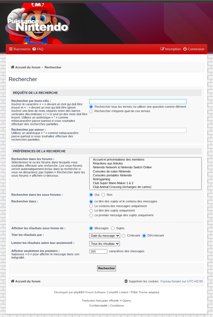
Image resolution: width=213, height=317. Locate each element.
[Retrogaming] (145, 179)
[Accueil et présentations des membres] (145, 160)
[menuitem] (37, 49)
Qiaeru (127, 300)
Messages (101, 228)
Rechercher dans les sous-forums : (37, 194)
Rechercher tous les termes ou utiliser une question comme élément (140, 106)
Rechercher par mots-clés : (31, 100)
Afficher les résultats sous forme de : (38, 228)
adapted (153, 292)
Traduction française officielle (100, 300)
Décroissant (155, 235)
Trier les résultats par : (27, 234)
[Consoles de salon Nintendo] (145, 172)
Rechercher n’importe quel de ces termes (122, 111)
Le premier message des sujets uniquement (123, 215)
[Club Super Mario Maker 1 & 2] (145, 183)
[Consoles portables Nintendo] (145, 175)
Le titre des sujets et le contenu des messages (125, 201)
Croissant (133, 235)
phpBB (78, 292)
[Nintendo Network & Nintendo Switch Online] (145, 167)
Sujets (120, 228)
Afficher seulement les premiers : (35, 250)
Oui (96, 194)
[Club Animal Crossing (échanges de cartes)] (145, 187)
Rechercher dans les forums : (32, 159)
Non (109, 194)
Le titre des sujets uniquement (114, 210)
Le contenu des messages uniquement (120, 206)
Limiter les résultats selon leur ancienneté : (42, 242)
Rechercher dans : (24, 201)
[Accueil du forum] (53, 24)
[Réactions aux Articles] (145, 164)
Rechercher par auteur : (28, 129)
